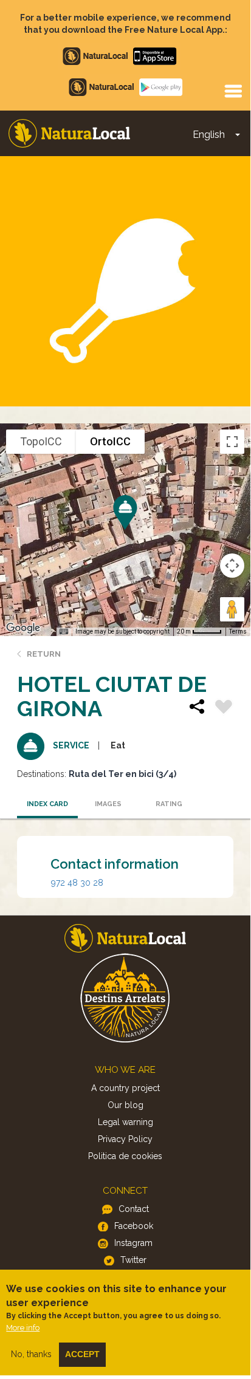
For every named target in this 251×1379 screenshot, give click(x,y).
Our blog (125, 1105)
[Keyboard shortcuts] (64, 632)
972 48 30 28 (77, 883)
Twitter (133, 1260)
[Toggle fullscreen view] (232, 441)
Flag (223, 708)
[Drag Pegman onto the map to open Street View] (232, 609)
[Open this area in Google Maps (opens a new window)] (23, 628)
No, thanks (31, 1354)
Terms (238, 631)
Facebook (133, 1226)
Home (69, 133)
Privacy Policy (125, 1139)
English (209, 134)
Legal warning (125, 1122)
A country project (125, 1088)
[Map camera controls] (232, 565)
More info (23, 1327)
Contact (134, 1209)
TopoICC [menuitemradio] (41, 441)
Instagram (133, 1243)
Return (44, 654)
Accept (82, 1354)
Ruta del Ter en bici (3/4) (122, 774)
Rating (169, 804)
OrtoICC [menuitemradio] (110, 441)
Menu (233, 90)
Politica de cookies (125, 1156)
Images (108, 804)
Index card (47, 804)
